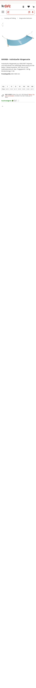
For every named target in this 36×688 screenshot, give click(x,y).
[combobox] (20, 12)
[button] (18, 23)
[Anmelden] (23, 7)
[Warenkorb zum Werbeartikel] (34, 7)
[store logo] (6, 6)
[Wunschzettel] (28, 7)
